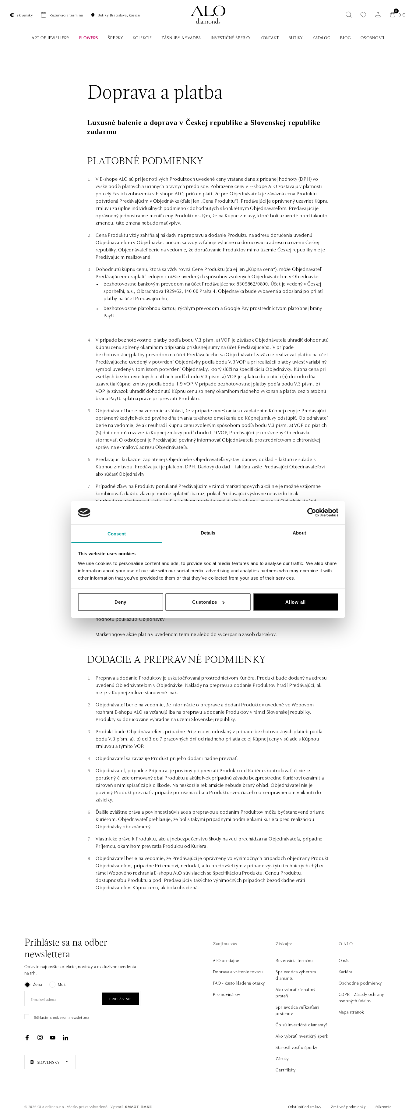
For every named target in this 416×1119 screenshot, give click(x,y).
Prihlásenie (120, 998)
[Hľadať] (349, 15)
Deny (120, 602)
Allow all (295, 602)
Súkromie (383, 1106)
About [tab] (299, 532)
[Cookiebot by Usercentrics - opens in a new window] (311, 512)
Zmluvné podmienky (348, 1106)
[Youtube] (52, 1037)
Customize (204, 602)
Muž (61, 984)
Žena (37, 984)
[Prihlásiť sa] (378, 15)
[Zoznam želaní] (363, 15)
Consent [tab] (117, 533)
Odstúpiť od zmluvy (304, 1106)
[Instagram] (40, 1037)
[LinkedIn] (65, 1037)
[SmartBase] (138, 1107)
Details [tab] (208, 532)
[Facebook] (27, 1037)
